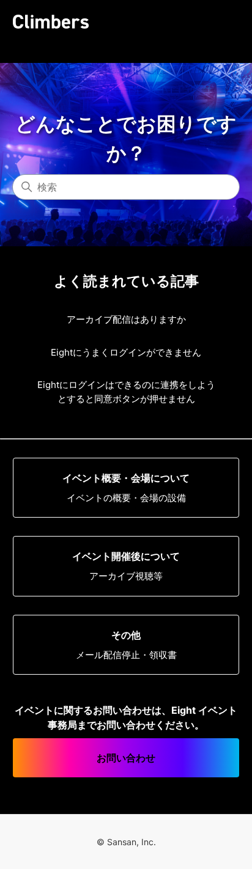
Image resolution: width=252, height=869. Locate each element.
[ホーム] (51, 22)
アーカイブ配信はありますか (126, 319)
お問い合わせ (126, 758)
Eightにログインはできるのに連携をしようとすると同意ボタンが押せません (126, 392)
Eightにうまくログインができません (126, 352)
